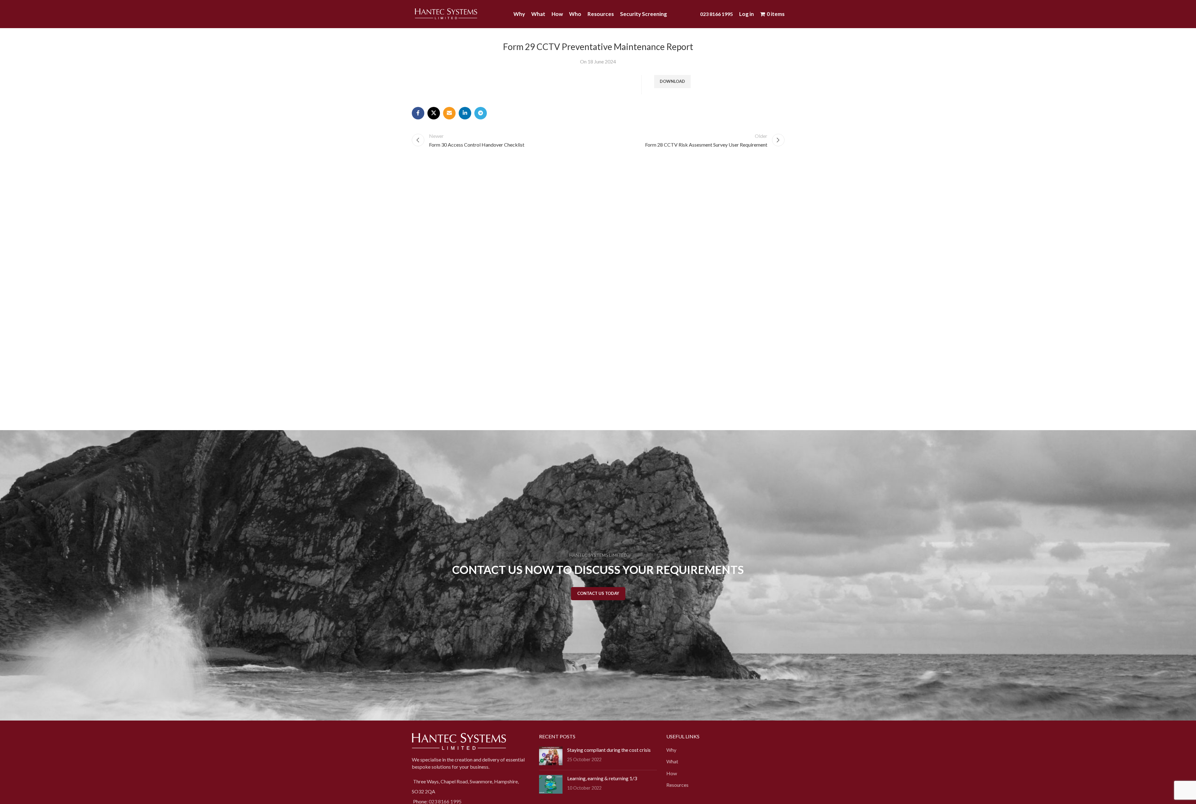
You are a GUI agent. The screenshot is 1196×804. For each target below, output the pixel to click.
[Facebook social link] (418, 113)
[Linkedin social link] (465, 113)
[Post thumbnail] (551, 755)
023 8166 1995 (716, 14)
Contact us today (598, 593)
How (671, 773)
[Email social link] (449, 113)
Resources (677, 785)
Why (671, 750)
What (672, 761)
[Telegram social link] (480, 113)
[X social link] (433, 113)
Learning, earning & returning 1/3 (602, 778)
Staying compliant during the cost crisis (609, 750)
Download (672, 81)
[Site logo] (446, 13)
